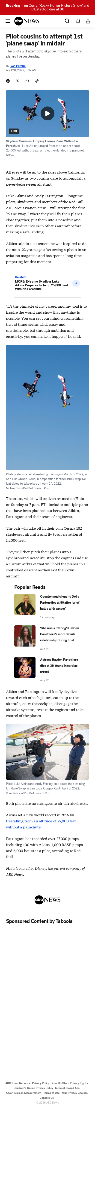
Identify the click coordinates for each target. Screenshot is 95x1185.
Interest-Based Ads (67, 1088)
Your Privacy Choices (74, 1093)
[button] (8, 21)
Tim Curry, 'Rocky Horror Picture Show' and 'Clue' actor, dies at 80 (47, 7)
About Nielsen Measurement (24, 1093)
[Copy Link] (36, 80)
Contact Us (47, 1098)
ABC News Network (17, 1083)
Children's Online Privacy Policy (33, 1088)
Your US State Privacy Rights (69, 1083)
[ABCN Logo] (26, 21)
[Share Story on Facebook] (7, 80)
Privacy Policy (41, 1083)
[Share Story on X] (17, 80)
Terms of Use (51, 1093)
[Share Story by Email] (27, 80)
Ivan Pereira (18, 66)
